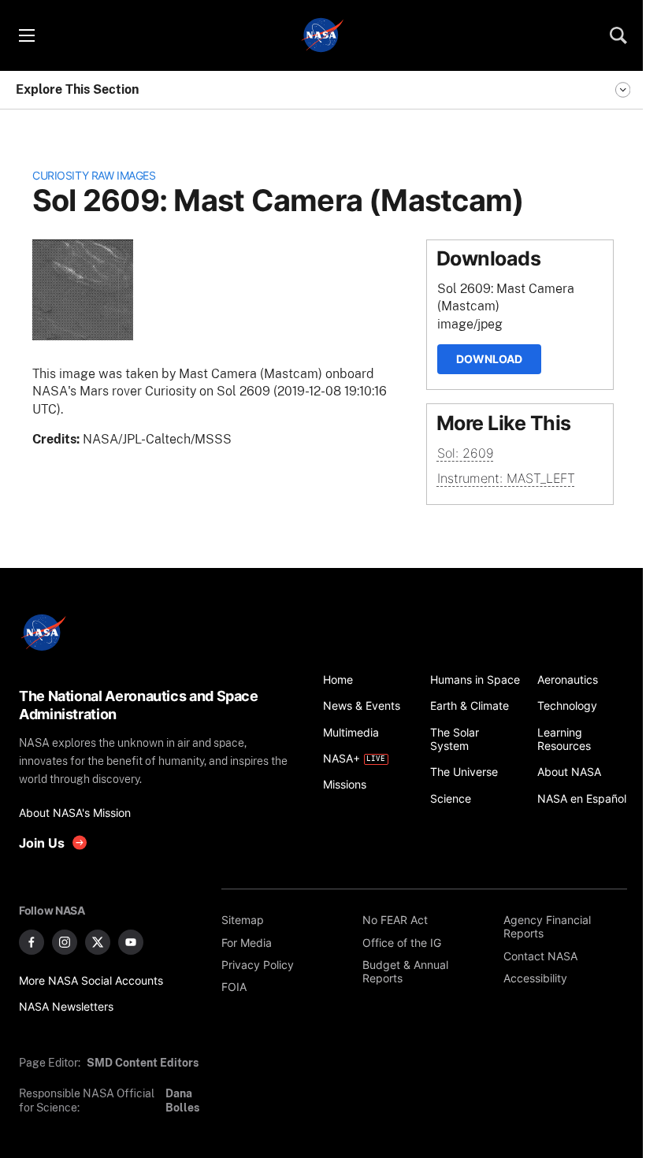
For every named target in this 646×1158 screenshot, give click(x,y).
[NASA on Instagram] (64, 942)
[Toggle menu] (26, 35)
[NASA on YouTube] (130, 942)
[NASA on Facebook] (31, 942)
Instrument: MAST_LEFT (506, 478)
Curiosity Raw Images (93, 175)
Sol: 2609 (465, 453)
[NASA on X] (97, 942)
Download (489, 359)
